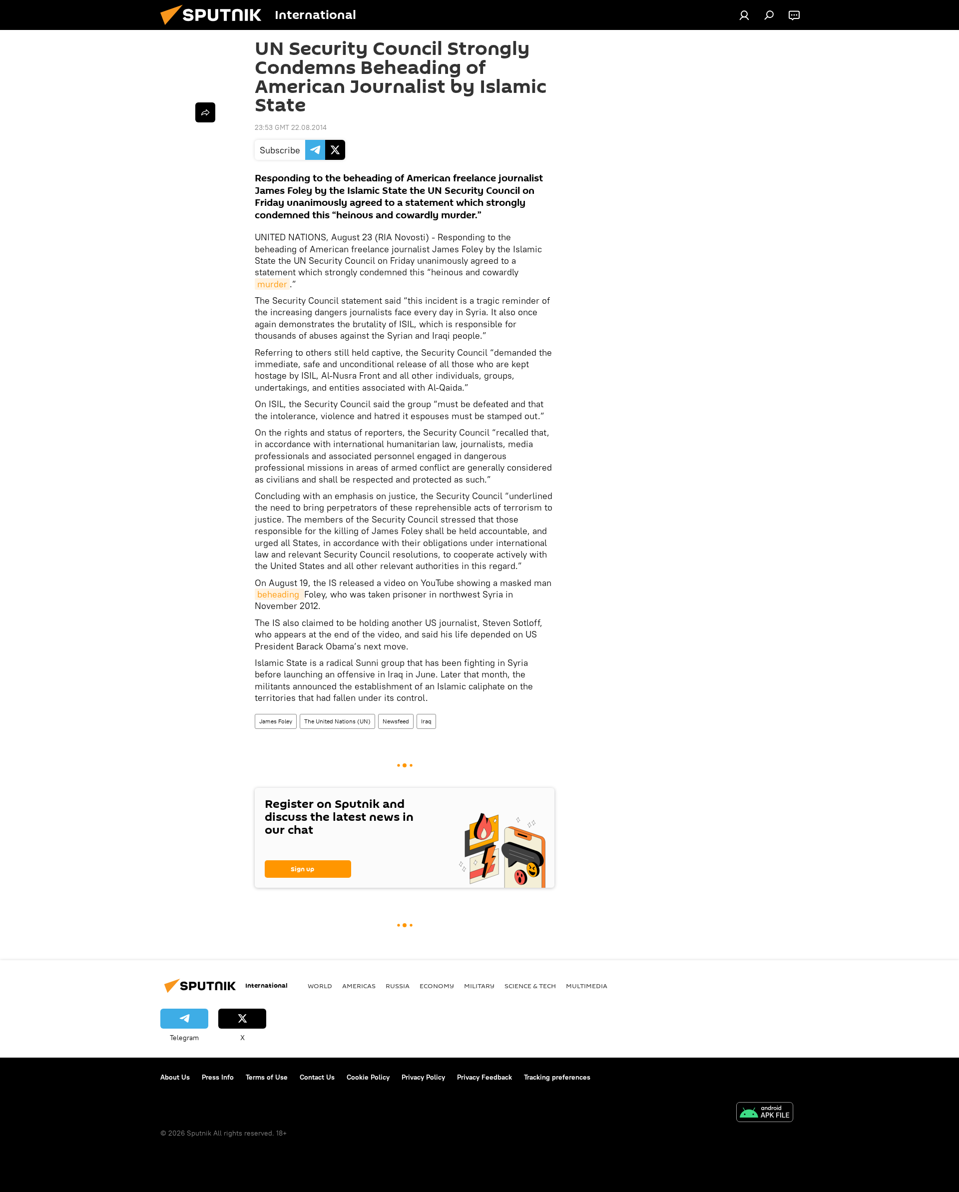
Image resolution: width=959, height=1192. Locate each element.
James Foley (275, 721)
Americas (359, 985)
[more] (205, 112)
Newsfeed (396, 721)
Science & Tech (530, 985)
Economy (437, 985)
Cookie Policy (368, 1077)
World (320, 985)
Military (479, 985)
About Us (175, 1077)
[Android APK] (765, 1113)
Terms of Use (267, 1077)
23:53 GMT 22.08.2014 (291, 127)
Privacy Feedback (484, 1077)
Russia (398, 985)
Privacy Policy (423, 1077)
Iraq (426, 721)
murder (272, 284)
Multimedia (586, 985)
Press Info (218, 1077)
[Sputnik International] (215, 27)
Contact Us (317, 1077)
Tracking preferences (557, 1077)
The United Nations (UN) (337, 721)
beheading (279, 594)
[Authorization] (744, 15)
